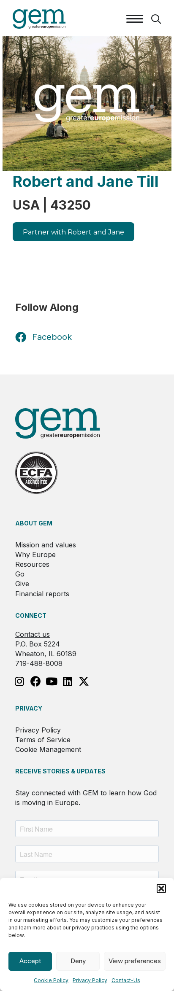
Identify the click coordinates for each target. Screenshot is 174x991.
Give (22, 583)
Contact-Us (125, 980)
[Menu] (135, 19)
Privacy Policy (90, 980)
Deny (78, 961)
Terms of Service (43, 739)
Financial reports (42, 594)
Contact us (32, 634)
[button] (161, 888)
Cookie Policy (51, 980)
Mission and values (45, 545)
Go (19, 574)
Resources (32, 564)
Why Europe (35, 554)
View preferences (135, 961)
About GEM (33, 523)
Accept (30, 961)
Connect (30, 615)
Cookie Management (48, 749)
